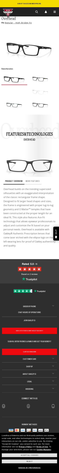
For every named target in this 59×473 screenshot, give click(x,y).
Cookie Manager (44, 450)
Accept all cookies (29, 455)
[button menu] (54, 11)
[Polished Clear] (40, 91)
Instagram (28, 406)
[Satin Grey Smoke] (40, 78)
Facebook (3, 406)
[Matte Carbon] (40, 104)
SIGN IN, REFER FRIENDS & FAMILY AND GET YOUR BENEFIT (29, 330)
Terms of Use (42, 447)
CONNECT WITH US (30, 398)
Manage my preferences (29, 468)
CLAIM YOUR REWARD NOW (29, 352)
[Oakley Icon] (8, 11)
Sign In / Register (45, 11)
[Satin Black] (14, 78)
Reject (29, 461)
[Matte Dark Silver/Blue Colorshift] (14, 104)
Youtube (53, 406)
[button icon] (36, 11)
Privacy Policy (25, 447)
